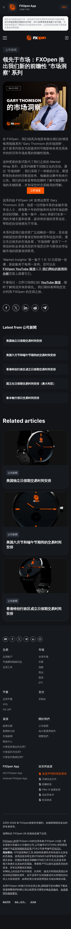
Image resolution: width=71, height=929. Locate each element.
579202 (56, 848)
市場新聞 (7, 736)
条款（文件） (20, 902)
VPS (5, 704)
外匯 (41, 661)
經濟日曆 (7, 725)
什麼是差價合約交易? (14, 746)
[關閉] (4, 7)
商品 (41, 672)
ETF (41, 682)
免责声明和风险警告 (54, 773)
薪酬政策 (47, 784)
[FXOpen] (36, 38)
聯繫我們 (43, 736)
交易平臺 (7, 698)
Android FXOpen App (15, 778)
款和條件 (53, 889)
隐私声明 (6, 902)
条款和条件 (48, 794)
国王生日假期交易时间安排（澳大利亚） (31, 383)
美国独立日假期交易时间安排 (24, 340)
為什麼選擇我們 (47, 730)
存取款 (42, 698)
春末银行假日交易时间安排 (22, 398)
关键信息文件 (49, 779)
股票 (41, 677)
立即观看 (35, 190)
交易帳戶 (7, 656)
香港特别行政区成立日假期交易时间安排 (31, 369)
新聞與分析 (9, 730)
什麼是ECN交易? (12, 751)
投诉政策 (47, 799)
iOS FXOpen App (12, 772)
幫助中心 (7, 741)
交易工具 (7, 667)
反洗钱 (33, 902)
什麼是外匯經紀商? (13, 756)
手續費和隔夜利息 (12, 661)
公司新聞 (43, 725)
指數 (41, 667)
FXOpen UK (9, 840)
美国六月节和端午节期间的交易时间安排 (31, 355)
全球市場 (43, 656)
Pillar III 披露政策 (51, 789)
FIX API (7, 709)
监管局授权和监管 (22, 848)
